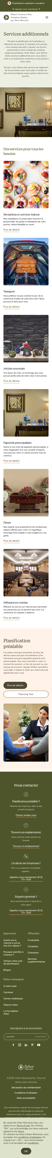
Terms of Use (23, 1125)
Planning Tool (26, 694)
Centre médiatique (13, 998)
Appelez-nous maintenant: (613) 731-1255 (26, 878)
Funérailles (33, 940)
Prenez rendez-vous (26, 815)
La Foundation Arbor (10, 1012)
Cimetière (33, 946)
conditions (33, 1142)
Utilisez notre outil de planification (12, 962)
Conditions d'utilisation (26, 1092)
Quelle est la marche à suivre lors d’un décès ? (12, 943)
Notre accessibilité (26, 1097)
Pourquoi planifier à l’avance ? (13, 953)
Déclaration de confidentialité (26, 1087)
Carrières (8, 992)
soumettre (40, 1036)
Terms (21, 1131)
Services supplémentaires (36, 960)
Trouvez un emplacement (26, 846)
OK (26, 1151)
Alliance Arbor (10, 1004)
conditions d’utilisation (29, 1137)
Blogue (7, 970)
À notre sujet (9, 986)
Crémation (33, 952)
